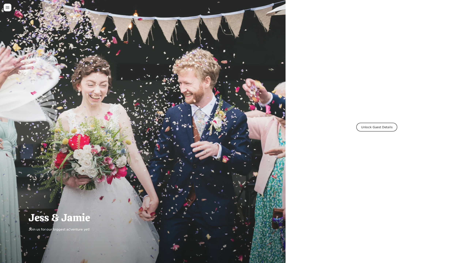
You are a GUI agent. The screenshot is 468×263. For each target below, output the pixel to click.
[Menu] (7, 7)
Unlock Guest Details (376, 127)
